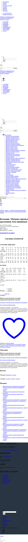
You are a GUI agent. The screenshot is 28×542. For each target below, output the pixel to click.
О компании (6, 1)
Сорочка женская (10, 165)
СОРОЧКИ (5, 22)
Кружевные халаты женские (13, 154)
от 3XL (4, 31)
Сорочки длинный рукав (12, 168)
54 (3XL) (8, 378)
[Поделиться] (2, 540)
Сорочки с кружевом (11, 172)
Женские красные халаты (12, 142)
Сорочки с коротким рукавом (13, 171)
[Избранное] (1, 201)
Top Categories (7, 135)
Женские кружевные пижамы (13, 144)
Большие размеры (10, 192)
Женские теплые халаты (12, 147)
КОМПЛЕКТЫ (6, 27)
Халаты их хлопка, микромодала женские (16, 178)
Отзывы (5, 7)
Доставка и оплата (7, 5)
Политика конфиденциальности (11, 450)
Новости (5, 9)
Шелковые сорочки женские (13, 181)
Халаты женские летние (12, 177)
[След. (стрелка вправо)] (2, 541)
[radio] (10, 288)
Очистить (7, 293)
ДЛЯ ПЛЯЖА (6, 28)
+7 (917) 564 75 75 (7, 13)
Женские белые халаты (11, 141)
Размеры (5, 8)
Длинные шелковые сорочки (13, 138)
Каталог (5, 3)
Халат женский (9, 174)
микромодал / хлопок (11, 375)
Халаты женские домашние (12, 185)
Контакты (5, 10)
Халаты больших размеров (12, 176)
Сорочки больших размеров (12, 167)
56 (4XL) (13, 378)
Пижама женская (10, 156)
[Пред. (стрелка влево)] (0, 541)
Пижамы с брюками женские (13, 159)
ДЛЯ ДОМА (6, 29)
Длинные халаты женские (12, 137)
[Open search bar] (3, 57)
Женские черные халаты (12, 149)
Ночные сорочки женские (12, 183)
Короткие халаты (10, 153)
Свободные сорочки (11, 164)
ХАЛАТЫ (5, 23)
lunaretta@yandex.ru (7, 14)
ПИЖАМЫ (5, 24)
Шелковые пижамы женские (13, 180)
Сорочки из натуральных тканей (14, 169)
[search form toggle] (1, 65)
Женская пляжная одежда (12, 140)
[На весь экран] (3, 540)
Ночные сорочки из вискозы (13, 155)
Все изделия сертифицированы (7, 305)
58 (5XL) (18, 378)
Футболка (8, 173)
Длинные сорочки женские (12, 136)
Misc (7, 194)
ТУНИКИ (5, 25)
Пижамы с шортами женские (13, 160)
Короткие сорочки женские (12, 151)
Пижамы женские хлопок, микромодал (15, 158)
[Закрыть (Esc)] (0, 540)
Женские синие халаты (11, 146)
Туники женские (10, 189)
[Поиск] (4, 61)
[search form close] (0, 132)
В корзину (3, 295)
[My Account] (1, 200)
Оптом (4, 4)
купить (4, 390)
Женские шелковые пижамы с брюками (15, 150)
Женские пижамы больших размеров (15, 145)
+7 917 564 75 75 (7, 456)
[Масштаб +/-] (4, 540)
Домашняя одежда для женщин (13, 187)
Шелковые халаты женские (12, 182)
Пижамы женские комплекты (13, 186)
